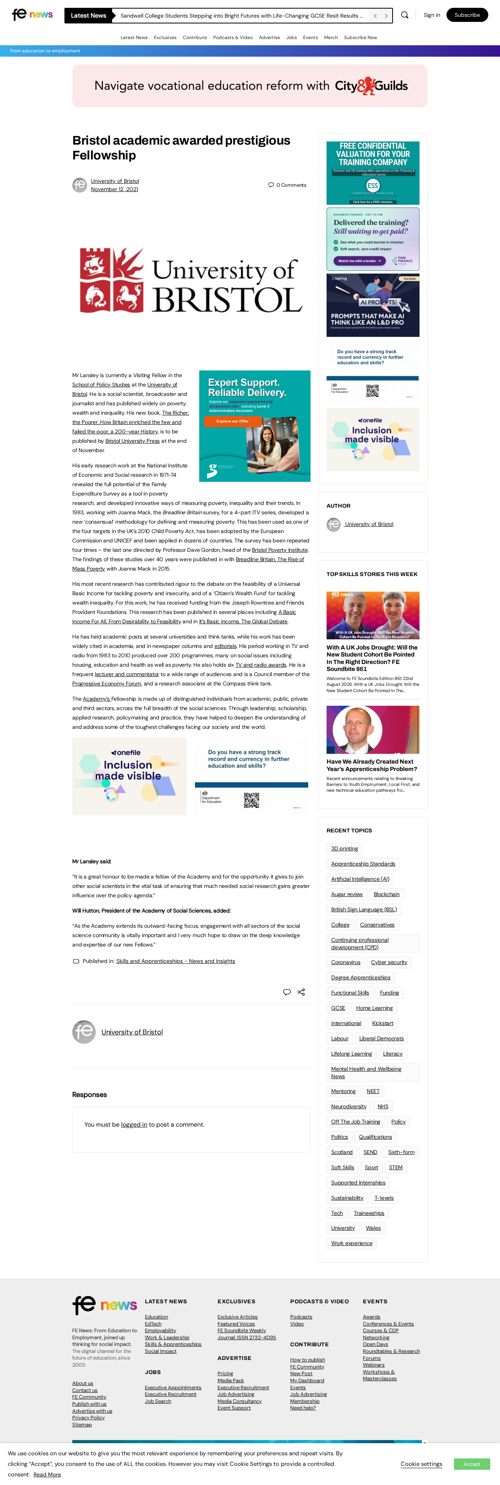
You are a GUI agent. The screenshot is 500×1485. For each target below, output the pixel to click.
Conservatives (377, 924)
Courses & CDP (381, 1330)
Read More (47, 1474)
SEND (370, 1152)
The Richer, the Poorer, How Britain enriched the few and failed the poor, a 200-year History (130, 422)
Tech (337, 1213)
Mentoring (343, 1091)
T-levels (384, 1197)
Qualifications (375, 1136)
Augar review (347, 894)
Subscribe (467, 14)
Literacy (393, 1053)
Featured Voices (236, 1323)
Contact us (85, 1390)
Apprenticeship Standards (363, 863)
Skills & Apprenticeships (173, 1344)
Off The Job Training (355, 1121)
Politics (339, 1136)
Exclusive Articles (238, 1316)
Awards (371, 1316)
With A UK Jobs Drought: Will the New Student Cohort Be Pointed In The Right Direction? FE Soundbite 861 (245, 15)
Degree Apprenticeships (361, 977)
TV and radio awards (261, 664)
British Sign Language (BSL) (364, 909)
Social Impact (161, 1351)
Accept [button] (472, 1464)
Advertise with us (92, 1411)
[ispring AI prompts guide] (373, 304)
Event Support (234, 1407)
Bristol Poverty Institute (279, 549)
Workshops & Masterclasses (380, 1375)
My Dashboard (307, 1380)
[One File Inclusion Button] (129, 810)
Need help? (303, 1407)
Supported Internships (358, 1182)
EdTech (153, 1323)
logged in (134, 1124)
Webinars (374, 1365)
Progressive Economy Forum (106, 683)
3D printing (344, 848)
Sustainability (347, 1197)
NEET (373, 1091)
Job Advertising (236, 1394)
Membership (305, 1401)
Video (297, 1323)
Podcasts (301, 1316)
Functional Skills (350, 992)
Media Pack (231, 1380)
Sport (371, 1167)
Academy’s (97, 698)
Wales (373, 1227)
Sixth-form (401, 1152)
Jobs (291, 37)
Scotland (342, 1152)
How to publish (307, 1359)
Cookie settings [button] (421, 1464)
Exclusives (165, 37)
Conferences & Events (388, 1323)
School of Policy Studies (101, 384)
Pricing (225, 1373)
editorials (225, 645)
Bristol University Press (132, 440)
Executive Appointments (173, 1387)
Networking (376, 1337)
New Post (301, 1373)
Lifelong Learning (351, 1053)
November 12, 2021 (114, 189)
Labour (339, 1038)
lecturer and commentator (127, 674)
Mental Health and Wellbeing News (366, 1072)
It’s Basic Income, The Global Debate (243, 621)
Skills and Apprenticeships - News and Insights (175, 960)
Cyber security (389, 962)
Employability (160, 1330)
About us (82, 1383)
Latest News (134, 37)
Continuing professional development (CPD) (359, 943)
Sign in (432, 14)
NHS (383, 1106)
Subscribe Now (360, 37)
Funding (389, 992)
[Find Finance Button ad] (373, 238)
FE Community (89, 1397)
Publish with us (89, 1404)
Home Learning (374, 1007)
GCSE (338, 1007)
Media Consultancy (240, 1401)
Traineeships (369, 1213)
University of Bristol (115, 180)
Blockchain (387, 894)
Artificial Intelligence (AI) (360, 878)
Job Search (158, 1401)
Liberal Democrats (381, 1038)
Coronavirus (345, 962)
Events (310, 37)
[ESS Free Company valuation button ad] (373, 172)
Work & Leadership (167, 1337)
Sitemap (82, 1424)
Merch (331, 37)
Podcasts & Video (233, 37)
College (340, 924)
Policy (398, 1121)
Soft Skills (342, 1167)
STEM (396, 1167)
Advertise (269, 37)
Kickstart (382, 1023)
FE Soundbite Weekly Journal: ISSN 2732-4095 (247, 1334)
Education (156, 1316)
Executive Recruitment (170, 1394)
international (346, 1023)
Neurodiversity (349, 1106)
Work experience (351, 1243)
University (343, 1227)
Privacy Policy (88, 1417)
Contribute (195, 37)
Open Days (375, 1344)
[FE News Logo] (32, 14)
